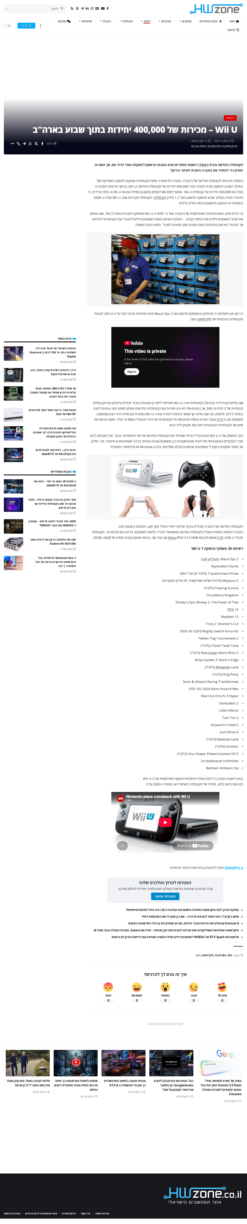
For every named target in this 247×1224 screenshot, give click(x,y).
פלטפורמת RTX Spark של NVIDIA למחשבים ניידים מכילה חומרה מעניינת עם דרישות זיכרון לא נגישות (175, 937)
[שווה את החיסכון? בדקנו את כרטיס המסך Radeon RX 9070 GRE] (13, 544)
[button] (40, 25)
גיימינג (230, 117)
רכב (198, 955)
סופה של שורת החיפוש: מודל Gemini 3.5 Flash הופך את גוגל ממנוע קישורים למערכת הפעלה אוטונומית (220, 1087)
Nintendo (223, 667)
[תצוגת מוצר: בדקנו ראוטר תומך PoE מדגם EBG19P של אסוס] (13, 415)
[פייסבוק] (108, 8)
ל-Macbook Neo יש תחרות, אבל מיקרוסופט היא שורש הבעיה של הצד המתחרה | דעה (55, 562)
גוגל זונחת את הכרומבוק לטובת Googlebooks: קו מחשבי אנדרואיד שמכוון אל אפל (173, 1085)
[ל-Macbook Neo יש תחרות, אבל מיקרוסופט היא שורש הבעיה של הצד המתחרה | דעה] (13, 563)
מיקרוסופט (204, 319)
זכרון (220, 537)
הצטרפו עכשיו (165, 896)
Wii (230, 955)
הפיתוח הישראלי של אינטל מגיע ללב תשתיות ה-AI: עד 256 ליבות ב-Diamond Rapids (53, 352)
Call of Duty (210, 559)
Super (212, 652)
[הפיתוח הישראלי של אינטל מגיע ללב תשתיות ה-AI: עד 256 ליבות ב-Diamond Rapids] (13, 353)
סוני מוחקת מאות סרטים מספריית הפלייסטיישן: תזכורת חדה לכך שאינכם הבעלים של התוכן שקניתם (54, 432)
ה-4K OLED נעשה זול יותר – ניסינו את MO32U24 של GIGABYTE (55, 483)
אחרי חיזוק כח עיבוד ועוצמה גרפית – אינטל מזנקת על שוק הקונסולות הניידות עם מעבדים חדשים (52, 503)
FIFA (230, 609)
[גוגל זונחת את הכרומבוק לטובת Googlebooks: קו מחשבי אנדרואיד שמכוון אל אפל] (171, 1063)
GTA (220, 419)
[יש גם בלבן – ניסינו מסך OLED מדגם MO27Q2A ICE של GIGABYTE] (13, 455)
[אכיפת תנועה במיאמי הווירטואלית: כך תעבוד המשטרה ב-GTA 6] (123, 1063)
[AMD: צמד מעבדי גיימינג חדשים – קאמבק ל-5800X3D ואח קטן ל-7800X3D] (13, 526)
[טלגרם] (82, 8)
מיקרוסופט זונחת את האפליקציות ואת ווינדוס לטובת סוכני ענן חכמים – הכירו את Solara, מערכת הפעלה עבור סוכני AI (166, 930)
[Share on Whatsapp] (30, 144)
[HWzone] (216, 8)
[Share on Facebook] (42, 144)
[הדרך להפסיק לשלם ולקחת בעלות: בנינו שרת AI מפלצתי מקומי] (13, 375)
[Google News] (97, 8)
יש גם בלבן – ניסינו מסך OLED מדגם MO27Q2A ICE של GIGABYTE (56, 452)
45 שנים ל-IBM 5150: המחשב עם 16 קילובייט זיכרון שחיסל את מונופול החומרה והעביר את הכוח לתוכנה (53, 392)
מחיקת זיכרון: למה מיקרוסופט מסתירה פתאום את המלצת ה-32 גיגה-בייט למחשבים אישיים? (182, 910)
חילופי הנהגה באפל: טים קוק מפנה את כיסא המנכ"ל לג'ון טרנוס (28, 1083)
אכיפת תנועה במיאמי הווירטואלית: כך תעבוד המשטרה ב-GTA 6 (125, 1083)
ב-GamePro (234, 867)
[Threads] (77, 8)
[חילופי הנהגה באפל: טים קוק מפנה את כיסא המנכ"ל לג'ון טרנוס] (28, 1063)
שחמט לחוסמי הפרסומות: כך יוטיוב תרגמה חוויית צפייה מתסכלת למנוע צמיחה (76, 1085)
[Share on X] (36, 144)
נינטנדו (203, 165)
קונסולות (160, 197)
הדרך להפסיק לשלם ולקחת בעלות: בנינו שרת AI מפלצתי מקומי (53, 372)
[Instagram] (92, 8)
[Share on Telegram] (24, 144)
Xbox (172, 537)
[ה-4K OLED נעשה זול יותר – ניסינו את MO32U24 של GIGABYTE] (13, 486)
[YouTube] (103, 8)
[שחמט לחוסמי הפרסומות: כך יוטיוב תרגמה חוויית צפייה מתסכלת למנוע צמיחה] (76, 1063)
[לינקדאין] (87, 8)
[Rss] (72, 8)
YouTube (220, 955)
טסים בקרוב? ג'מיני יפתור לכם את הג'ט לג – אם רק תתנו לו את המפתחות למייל (190, 916)
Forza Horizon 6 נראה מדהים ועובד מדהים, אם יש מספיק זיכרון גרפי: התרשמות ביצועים (183, 923)
